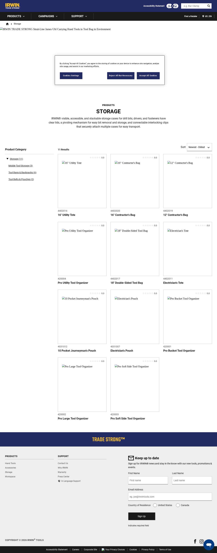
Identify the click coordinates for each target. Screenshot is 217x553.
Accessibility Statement (153, 6)
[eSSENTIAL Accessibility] (172, 6)
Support (77, 16)
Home (7, 24)
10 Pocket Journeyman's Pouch (77, 350)
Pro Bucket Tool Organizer (179, 350)
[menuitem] (15, 16)
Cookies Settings (71, 75)
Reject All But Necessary (121, 75)
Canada (185, 505)
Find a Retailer (190, 16)
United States (165, 505)
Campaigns (46, 16)
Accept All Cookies (148, 75)
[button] (195, 541)
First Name (134, 473)
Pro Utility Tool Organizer (73, 282)
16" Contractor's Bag (123, 215)
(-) (7, 158)
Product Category (15, 149)
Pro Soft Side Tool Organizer (128, 418)
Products (14, 16)
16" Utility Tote (66, 215)
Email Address (135, 489)
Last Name (178, 473)
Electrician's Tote (173, 282)
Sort (183, 147)
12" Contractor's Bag (175, 215)
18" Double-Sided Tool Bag (127, 282)
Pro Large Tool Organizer (73, 418)
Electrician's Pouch (122, 350)
